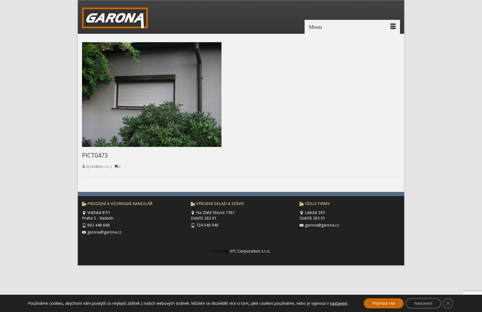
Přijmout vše (383, 303)
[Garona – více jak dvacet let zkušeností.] (118, 19)
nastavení (338, 303)
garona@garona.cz (104, 232)
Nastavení (423, 303)
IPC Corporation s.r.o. (249, 251)
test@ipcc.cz (99, 166)
